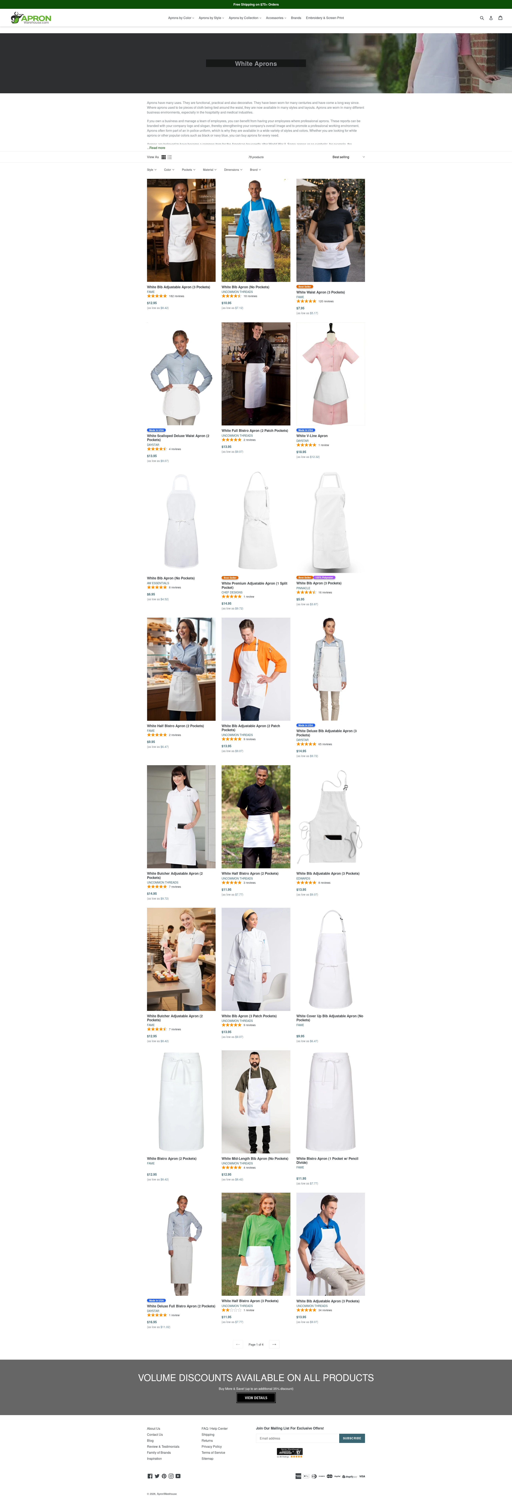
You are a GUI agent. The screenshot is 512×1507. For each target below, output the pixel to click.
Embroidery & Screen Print (325, 17)
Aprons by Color (180, 17)
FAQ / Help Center (215, 1428)
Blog (150, 1440)
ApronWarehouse (167, 1494)
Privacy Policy (212, 1446)
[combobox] (484, 18)
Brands (296, 17)
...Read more (156, 147)
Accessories (275, 17)
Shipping (208, 1434)
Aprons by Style (210, 17)
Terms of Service (213, 1452)
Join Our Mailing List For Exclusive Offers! (290, 1428)
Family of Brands (159, 1452)
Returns (207, 1440)
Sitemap (207, 1458)
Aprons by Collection (244, 17)
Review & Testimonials (163, 1446)
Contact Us (155, 1434)
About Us (153, 1428)
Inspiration (154, 1458)
